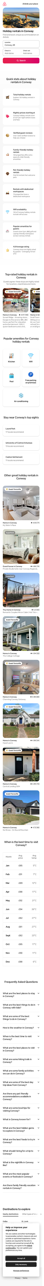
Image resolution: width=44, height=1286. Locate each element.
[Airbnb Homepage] (4, 4)
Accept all (21, 1258)
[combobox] (21, 45)
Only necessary (21, 1264)
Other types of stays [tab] (30, 1214)
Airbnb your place (30, 4)
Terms (25, 1278)
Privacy (17, 1278)
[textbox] (12, 53)
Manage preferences (21, 1271)
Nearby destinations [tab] (10, 1214)
